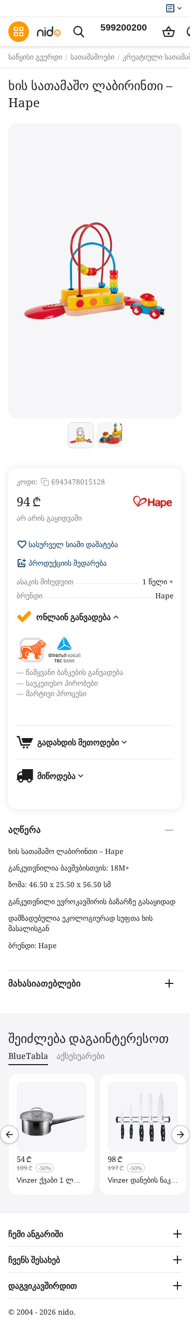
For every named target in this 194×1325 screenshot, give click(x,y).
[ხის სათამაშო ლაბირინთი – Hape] (95, 270)
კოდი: (27, 482)
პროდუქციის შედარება (67, 563)
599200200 (123, 27)
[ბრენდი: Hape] (152, 501)
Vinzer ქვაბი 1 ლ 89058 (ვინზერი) (45, 1180)
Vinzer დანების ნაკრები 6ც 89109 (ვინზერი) (140, 1180)
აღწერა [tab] (24, 830)
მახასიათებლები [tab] (44, 984)
